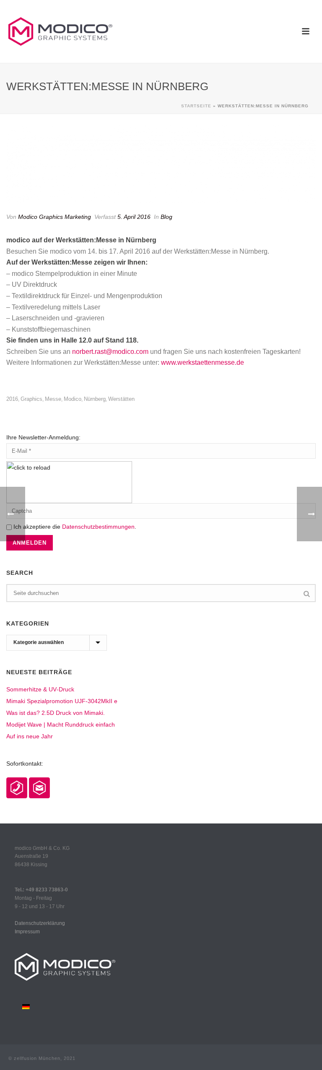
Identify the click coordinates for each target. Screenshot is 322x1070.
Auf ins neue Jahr (29, 736)
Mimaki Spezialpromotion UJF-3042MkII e (61, 701)
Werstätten (121, 399)
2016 (12, 399)
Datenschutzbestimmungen (98, 526)
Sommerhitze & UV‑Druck (40, 689)
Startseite (196, 106)
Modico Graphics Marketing (54, 216)
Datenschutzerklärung (40, 923)
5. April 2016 (134, 216)
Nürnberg (95, 399)
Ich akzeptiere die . (74, 526)
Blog (166, 216)
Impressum (27, 932)
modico (72, 399)
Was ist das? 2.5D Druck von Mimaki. (55, 712)
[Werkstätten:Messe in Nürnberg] (161, 164)
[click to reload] (69, 482)
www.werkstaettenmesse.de (202, 362)
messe (53, 399)
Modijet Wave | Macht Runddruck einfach (60, 724)
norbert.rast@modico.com (110, 351)
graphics (31, 399)
